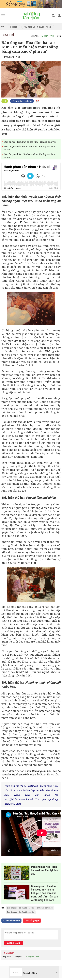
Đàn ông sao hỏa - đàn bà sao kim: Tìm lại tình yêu (44, 870)
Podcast (13, 27)
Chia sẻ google (31, 920)
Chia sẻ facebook (11, 920)
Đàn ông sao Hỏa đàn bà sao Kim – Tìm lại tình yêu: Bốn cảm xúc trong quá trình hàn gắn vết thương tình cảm (44, 893)
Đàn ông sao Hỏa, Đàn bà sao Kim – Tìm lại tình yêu (30, 141)
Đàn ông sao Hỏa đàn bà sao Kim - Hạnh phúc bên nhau (29, 148)
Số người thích (32, 957)
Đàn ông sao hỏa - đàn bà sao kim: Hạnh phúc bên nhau (29, 156)
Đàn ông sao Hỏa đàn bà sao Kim (20, 912)
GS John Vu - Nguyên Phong (37, 27)
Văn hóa (34, 36)
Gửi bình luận (13, 943)
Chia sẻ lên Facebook (22, 101)
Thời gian (18, 957)
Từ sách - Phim (47, 36)
